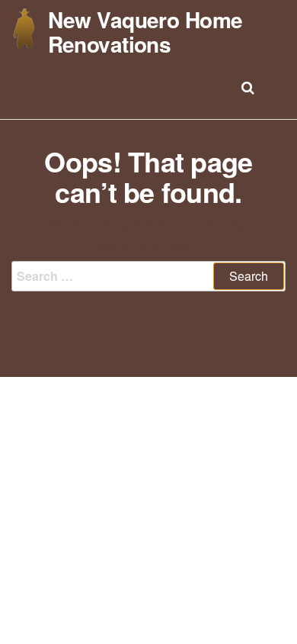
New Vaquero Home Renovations (145, 32)
